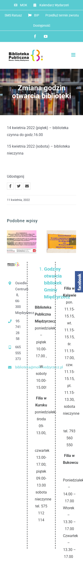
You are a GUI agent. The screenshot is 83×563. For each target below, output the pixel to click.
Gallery (22, 248)
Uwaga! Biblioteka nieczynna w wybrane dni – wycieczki (60, 236)
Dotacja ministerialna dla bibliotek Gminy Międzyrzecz (21, 236)
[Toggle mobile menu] (73, 54)
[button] (10, 241)
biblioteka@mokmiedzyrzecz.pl (17, 367)
